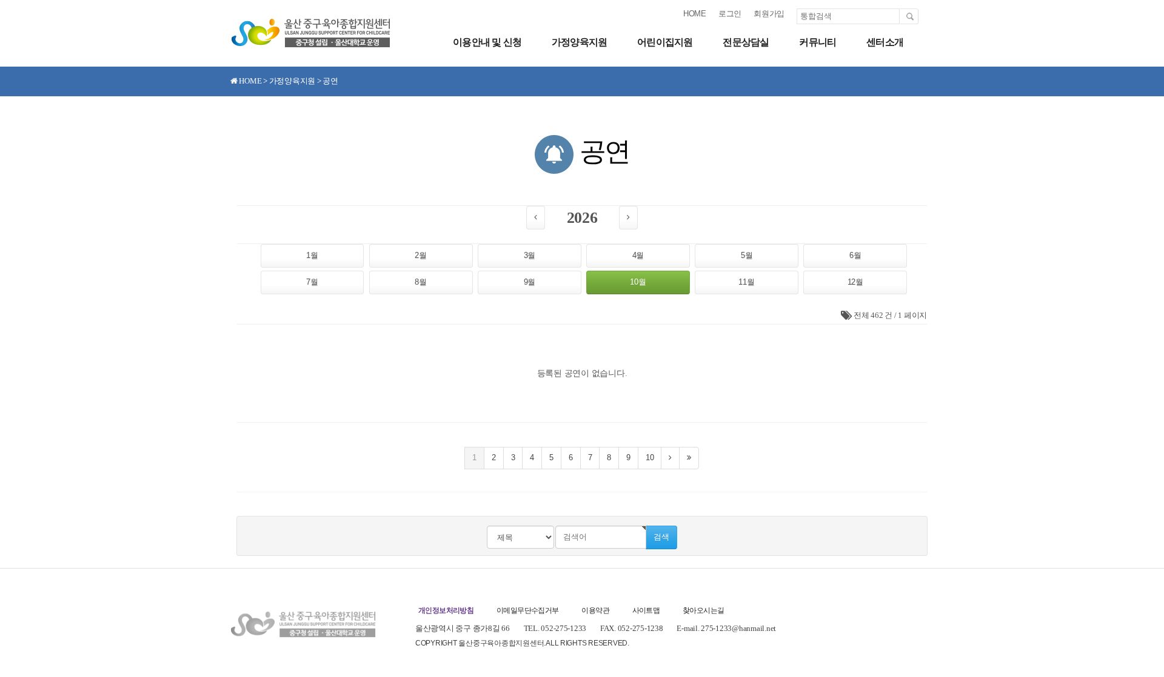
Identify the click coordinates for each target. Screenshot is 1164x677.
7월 (312, 281)
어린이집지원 (664, 42)
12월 (855, 281)
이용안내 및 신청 (487, 42)
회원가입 (769, 13)
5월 (746, 255)
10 (650, 457)
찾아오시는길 (703, 610)
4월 (638, 255)
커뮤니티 (817, 42)
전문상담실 (746, 42)
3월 (529, 255)
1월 (312, 255)
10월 (638, 281)
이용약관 (595, 610)
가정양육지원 (579, 42)
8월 (420, 281)
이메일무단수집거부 (528, 610)
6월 (855, 255)
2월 (420, 255)
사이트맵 (646, 610)
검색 (661, 536)
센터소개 (884, 42)
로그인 (729, 13)
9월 (529, 281)
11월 (746, 281)
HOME (694, 13)
